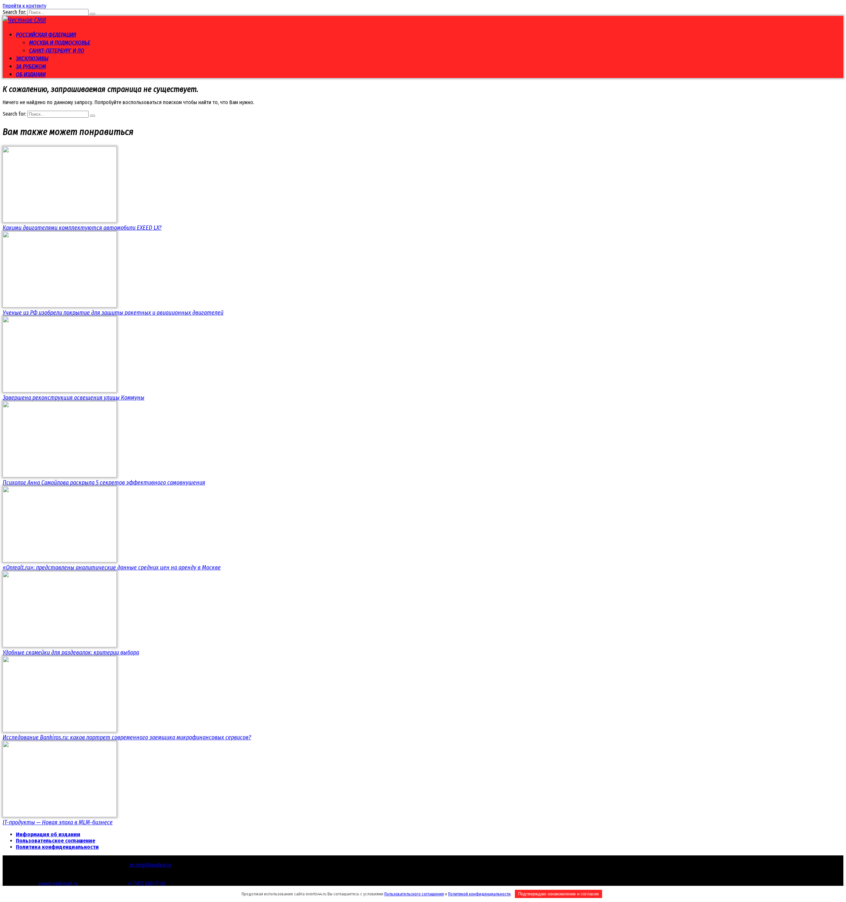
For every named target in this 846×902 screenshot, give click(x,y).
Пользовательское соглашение (55, 840)
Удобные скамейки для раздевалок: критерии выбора (71, 652)
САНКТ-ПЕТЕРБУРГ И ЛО (56, 50)
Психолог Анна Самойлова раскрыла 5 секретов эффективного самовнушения (104, 482)
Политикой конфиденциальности (479, 893)
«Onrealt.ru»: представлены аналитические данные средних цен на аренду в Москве (112, 567)
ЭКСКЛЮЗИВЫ (32, 58)
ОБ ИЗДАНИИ (31, 74)
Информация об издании (48, 834)
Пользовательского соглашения (414, 893)
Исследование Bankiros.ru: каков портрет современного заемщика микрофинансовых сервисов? (127, 737)
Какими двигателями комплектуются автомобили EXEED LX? (82, 227)
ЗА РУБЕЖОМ (31, 66)
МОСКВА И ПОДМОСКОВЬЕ (59, 42)
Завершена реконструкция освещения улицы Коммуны (73, 397)
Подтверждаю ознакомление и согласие (558, 893)
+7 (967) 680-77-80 (147, 884)
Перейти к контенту (24, 6)
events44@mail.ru (58, 884)
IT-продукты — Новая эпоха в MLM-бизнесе (58, 822)
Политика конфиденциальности (57, 846)
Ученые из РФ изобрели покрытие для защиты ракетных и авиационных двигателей (113, 312)
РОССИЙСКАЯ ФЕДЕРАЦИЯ (46, 34)
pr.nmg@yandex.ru (150, 865)
